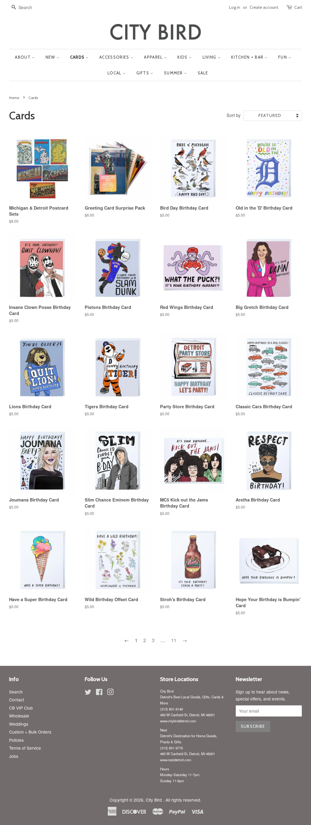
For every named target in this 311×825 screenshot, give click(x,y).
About (23, 57)
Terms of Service (25, 748)
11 (173, 640)
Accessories (115, 57)
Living (210, 57)
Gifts (143, 72)
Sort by (234, 115)
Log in (234, 7)
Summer (174, 72)
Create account (264, 7)
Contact (16, 700)
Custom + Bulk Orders (30, 732)
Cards (78, 57)
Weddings (18, 724)
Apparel (154, 57)
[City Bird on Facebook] (99, 693)
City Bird (154, 800)
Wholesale (19, 716)
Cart (298, 7)
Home (14, 97)
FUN (283, 57)
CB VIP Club (21, 708)
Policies (16, 740)
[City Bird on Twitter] (88, 693)
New (51, 57)
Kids (183, 57)
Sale (203, 72)
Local (115, 72)
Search (16, 692)
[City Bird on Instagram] (110, 693)
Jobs (13, 756)
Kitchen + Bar (248, 57)
